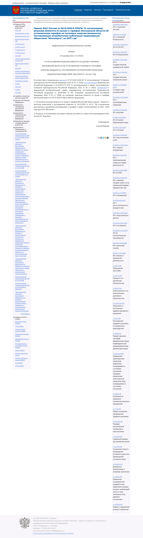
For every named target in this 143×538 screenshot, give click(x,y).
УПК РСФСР (19, 366)
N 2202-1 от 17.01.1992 (119, 193)
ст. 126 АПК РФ (117, 464)
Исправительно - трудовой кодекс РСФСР (21, 345)
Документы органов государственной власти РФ (22, 123)
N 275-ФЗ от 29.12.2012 (120, 72)
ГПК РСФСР (19, 326)
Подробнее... (25, 314)
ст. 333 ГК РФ (117, 266)
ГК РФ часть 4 (20, 53)
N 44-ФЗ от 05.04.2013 (120, 223)
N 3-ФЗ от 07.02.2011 (119, 127)
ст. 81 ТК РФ (116, 318)
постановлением (90, 83)
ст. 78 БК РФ (117, 333)
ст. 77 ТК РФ (117, 409)
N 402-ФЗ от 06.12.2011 (120, 135)
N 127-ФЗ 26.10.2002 (119, 200)
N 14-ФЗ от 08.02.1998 (120, 170)
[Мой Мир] (108, 137)
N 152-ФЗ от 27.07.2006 (120, 213)
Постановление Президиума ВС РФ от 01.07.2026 (22, 166)
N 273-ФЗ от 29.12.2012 (120, 52)
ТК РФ (17, 84)
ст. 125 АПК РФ (117, 504)
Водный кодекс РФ (22, 36)
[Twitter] (103, 137)
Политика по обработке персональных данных (53, 533)
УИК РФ (18, 87)
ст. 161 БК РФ (117, 394)
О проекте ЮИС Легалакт (36, 3)
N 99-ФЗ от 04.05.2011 (120, 155)
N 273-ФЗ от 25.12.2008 (120, 97)
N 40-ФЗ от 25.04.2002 (120, 44)
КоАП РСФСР (20, 350)
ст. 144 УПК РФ (117, 421)
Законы (97, 10)
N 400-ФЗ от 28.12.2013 (120, 24)
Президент (108, 10)
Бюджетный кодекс (22, 33)
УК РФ (17, 90)
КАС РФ (18, 68)
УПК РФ (18, 93)
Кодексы (88, 10)
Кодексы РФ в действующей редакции (20, 26)
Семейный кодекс (21, 81)
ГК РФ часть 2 (20, 47)
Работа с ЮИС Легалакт (58, 3)
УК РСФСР (19, 363)
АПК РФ (18, 30)
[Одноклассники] (105, 137)
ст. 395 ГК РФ (117, 288)
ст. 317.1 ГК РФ (117, 276)
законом (62, 80)
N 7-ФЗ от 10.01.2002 (119, 117)
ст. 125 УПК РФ (117, 436)
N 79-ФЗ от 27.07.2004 (120, 60)
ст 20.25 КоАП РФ (118, 303)
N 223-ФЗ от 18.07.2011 (120, 178)
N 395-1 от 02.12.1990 (119, 253)
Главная (78, 10)
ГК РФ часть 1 (20, 44)
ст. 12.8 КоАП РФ (118, 354)
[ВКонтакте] (101, 137)
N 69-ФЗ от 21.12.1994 (119, 34)
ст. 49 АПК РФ (117, 477)
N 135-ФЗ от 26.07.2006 (120, 145)
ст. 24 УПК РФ (117, 447)
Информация (18, 3)
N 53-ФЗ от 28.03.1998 (120, 243)
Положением (102, 88)
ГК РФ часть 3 (20, 50)
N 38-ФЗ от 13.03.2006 (120, 110)
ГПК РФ (18, 56)
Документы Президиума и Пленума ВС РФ (21, 129)
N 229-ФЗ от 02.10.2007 (120, 230)
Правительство (122, 10)
